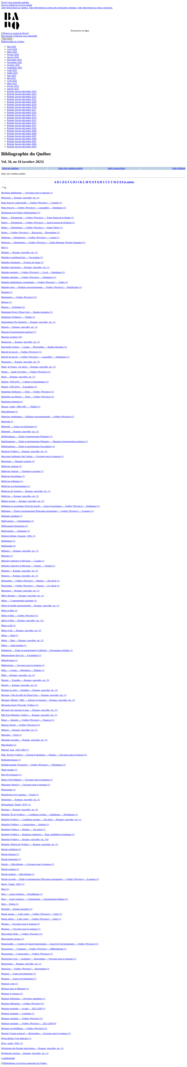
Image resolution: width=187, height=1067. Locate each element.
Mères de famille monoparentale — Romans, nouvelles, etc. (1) (30, 605)
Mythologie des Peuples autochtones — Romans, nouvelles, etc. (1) (32, 1048)
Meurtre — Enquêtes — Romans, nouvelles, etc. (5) (25, 680)
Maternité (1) (7, 421)
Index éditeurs (178, 168)
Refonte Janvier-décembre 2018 (21, 107)
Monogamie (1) (8, 789)
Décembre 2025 (14, 60)
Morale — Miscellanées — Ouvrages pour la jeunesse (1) (27, 864)
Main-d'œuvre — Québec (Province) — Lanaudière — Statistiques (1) (33, 207)
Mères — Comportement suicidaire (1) (19, 600)
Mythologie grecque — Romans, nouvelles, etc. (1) (24, 1053)
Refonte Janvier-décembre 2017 (21, 110)
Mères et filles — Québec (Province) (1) (19, 615)
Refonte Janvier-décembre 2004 (21, 144)
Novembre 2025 (14, 62)
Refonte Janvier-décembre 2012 (21, 123)
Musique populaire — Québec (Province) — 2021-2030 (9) (28, 1023)
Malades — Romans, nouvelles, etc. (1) (19, 252)
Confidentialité (8, 1058)
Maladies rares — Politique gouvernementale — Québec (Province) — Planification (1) (41, 287)
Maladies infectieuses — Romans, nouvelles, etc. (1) (25, 267)
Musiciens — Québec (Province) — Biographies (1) (25, 969)
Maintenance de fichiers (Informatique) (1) (20, 212)
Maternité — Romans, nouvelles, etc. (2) (20, 431)
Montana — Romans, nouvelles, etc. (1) (19, 809)
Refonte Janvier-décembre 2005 (21, 141)
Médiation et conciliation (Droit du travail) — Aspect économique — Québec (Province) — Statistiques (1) (50, 506)
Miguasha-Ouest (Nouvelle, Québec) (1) (19, 705)
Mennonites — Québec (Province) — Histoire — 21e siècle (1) (30, 585)
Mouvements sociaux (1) (12, 939)
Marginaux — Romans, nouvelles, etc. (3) (20, 362)
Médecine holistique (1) (12, 481)
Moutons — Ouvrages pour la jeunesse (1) (20, 929)
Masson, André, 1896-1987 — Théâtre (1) (20, 406)
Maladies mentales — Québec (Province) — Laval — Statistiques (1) (33, 272)
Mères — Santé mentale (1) (13, 645)
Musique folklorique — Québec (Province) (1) (22, 1003)
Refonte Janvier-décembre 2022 (21, 96)
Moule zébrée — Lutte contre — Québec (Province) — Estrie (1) (31, 919)
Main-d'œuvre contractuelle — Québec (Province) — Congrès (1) (31, 202)
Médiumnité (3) (8, 546)
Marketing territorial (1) (12, 401)
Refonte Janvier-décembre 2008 (21, 133)
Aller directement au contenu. (14, 7)
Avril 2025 (12, 81)
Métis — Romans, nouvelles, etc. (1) (18, 675)
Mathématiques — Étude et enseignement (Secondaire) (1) (28, 446)
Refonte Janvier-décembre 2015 (21, 115)
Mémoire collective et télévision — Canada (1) (22, 561)
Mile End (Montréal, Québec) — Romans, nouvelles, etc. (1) (29, 715)
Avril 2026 (12, 49)
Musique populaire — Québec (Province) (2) (22, 1018)
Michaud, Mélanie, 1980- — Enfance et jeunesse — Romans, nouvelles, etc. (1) (38, 700)
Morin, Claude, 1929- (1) (12, 884)
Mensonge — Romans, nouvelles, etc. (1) (20, 590)
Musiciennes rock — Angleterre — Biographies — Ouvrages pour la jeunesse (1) (38, 959)
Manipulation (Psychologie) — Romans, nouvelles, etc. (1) (28, 322)
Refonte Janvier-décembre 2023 (21, 94)
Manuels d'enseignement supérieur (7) (18, 332)
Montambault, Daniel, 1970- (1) (16, 804)
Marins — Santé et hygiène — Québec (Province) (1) (25, 372)
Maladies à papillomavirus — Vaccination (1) (22, 257)
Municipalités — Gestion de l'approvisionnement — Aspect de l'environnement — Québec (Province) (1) (49, 944)
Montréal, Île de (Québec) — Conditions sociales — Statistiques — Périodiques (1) (39, 814)
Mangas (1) (6, 302)
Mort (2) (5, 889)
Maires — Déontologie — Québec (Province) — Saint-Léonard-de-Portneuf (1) (38, 222)
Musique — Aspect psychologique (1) (18, 978)
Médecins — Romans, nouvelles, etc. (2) (20, 496)
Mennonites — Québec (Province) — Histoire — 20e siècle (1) (30, 581)
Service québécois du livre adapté (16, 5)
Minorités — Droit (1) (11, 735)
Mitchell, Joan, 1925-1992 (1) (15, 750)
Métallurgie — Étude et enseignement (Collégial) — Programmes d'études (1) (37, 650)
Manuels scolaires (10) (11, 337)
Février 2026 (13, 54)
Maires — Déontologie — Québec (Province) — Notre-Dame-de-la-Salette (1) (37, 217)
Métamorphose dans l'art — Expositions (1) (21, 655)
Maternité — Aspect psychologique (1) (19, 426)
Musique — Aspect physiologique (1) (18, 973)
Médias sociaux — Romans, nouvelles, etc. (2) (22, 501)
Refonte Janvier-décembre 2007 (21, 136)
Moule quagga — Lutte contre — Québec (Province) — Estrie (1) (31, 914)
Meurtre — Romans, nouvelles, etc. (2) (19, 685)
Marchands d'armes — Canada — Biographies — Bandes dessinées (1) (34, 347)
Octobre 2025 (13, 65)
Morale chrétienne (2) (11, 849)
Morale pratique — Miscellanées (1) (17, 874)
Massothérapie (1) (9, 411)
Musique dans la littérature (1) (15, 988)
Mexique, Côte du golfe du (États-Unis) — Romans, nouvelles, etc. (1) (33, 695)
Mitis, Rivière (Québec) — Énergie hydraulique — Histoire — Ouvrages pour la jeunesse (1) (44, 755)
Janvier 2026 (13, 57)
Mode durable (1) (9, 770)
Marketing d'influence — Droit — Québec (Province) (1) (27, 391)
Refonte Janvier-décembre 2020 (21, 102)
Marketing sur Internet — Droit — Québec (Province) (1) (27, 396)
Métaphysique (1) (9, 660)
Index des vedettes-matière (70, 168)
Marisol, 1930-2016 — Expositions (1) (19, 387)
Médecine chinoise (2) (11, 466)
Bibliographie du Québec (12, 41)
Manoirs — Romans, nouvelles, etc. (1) (19, 327)
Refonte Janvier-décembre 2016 (21, 112)
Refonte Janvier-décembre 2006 (21, 139)
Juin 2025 (11, 75)
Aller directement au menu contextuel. (95, 7)
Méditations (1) (8, 541)
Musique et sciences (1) (12, 993)
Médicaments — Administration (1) (17, 521)
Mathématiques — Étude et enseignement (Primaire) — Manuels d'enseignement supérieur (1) (44, 441)
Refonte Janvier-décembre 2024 (21, 91)
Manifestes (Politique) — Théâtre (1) (18, 317)
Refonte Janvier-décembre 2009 (21, 131)
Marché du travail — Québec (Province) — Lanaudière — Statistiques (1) (35, 357)
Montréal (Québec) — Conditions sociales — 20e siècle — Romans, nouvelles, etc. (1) (41, 819)
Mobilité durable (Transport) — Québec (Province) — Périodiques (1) (33, 765)
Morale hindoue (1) (10, 854)
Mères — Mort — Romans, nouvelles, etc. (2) (22, 640)
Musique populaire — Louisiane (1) (17, 1013)
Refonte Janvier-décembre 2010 (21, 128)
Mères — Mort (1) (9, 635)
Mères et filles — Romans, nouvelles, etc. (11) (22, 620)
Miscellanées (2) (8, 745)
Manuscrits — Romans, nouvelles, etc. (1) (20, 342)
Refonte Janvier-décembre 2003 (21, 146)
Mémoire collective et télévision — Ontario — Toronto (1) (28, 566)
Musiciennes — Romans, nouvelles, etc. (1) (21, 964)
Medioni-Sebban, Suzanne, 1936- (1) (18, 536)
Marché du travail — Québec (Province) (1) (21, 352)
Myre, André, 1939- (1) (12, 1043)
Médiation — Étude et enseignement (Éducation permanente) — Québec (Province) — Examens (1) (47, 511)
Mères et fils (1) (8, 625)
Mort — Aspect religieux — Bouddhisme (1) (22, 894)
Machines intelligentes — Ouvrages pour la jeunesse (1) (27, 193)
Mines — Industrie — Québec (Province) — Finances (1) (27, 720)
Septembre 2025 (14, 67)
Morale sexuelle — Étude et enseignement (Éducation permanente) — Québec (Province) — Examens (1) (50, 879)
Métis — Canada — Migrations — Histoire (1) (22, 670)
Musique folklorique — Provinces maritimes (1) (23, 998)
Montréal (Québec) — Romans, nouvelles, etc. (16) (25, 839)
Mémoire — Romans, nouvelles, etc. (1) (19, 571)
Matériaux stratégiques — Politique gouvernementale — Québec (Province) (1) (37, 416)
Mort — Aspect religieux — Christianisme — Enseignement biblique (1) (34, 899)
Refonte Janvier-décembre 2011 (21, 125)
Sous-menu (7, 39)
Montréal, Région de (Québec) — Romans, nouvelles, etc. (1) (29, 844)
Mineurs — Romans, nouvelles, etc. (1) (19, 730)
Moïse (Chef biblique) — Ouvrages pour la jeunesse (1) (26, 779)
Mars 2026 (12, 52)
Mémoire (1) (7, 556)
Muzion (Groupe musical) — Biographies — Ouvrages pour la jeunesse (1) (36, 1033)
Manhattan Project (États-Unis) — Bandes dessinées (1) (26, 312)
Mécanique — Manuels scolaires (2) (17, 461)
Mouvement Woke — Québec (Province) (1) (21, 934)
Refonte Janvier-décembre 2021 (21, 99)
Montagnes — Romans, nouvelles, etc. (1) (20, 799)
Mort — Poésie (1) (9, 904)
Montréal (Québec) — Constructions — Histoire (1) (25, 824)
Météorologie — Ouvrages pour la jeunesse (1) (22, 665)
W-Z (116, 181)
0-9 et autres (127, 181)
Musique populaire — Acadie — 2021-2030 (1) (23, 1008)
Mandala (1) (6, 292)
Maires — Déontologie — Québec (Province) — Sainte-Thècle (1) (32, 227)
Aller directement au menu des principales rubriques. (53, 7)
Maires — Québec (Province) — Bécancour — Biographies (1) (30, 232)
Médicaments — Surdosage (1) (15, 531)
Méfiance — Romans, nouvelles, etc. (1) (19, 551)
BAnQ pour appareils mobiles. (15, 2)
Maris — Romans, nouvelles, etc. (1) (18, 377)
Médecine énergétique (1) (13, 476)
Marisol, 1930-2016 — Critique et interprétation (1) (25, 382)
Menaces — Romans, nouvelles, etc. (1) (19, 576)
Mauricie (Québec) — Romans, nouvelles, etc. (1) (24, 451)
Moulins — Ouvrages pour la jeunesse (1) (20, 924)
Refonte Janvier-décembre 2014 (21, 117)
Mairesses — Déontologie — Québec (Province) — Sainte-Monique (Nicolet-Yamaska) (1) (43, 242)
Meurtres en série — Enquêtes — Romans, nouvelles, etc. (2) (29, 690)
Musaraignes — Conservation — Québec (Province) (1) (27, 954)
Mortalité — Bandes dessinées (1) (16, 909)
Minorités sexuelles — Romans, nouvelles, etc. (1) (24, 740)
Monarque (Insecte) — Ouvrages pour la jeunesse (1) (25, 784)
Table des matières (10, 168)
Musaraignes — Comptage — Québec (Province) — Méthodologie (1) (33, 949)
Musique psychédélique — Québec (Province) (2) (24, 1028)
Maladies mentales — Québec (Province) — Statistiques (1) (28, 277)
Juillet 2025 (12, 73)
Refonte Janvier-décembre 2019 (21, 104)
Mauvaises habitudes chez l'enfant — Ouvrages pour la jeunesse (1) (32, 456)
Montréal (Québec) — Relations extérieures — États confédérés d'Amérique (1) (38, 834)
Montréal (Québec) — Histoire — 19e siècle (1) (23, 829)
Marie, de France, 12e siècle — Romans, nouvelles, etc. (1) (28, 367)
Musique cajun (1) (9, 983)
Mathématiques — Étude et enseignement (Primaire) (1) (26, 436)
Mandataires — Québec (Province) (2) (19, 297)
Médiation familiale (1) (11, 516)
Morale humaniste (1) (11, 859)
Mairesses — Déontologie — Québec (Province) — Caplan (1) (30, 237)
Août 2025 (12, 70)
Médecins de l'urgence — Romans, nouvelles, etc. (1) (25, 491)
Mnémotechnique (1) (10, 760)
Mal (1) (4, 247)
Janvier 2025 (13, 88)
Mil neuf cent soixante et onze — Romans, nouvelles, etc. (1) (29, 710)
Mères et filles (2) (9, 610)
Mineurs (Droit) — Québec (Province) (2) (20, 725)
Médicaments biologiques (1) (14, 526)
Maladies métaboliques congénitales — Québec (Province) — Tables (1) (34, 282)
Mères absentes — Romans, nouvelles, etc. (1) (22, 595)
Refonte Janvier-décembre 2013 (21, 120)
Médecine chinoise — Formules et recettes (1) (22, 471)
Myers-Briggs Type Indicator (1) (16, 1038)
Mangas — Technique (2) (13, 307)
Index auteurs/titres (116, 168)
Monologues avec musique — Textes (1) (20, 794)
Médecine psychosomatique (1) (15, 486)
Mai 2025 (11, 78)
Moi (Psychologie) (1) (11, 775)
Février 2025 (13, 86)
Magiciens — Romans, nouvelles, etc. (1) (20, 197)
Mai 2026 (11, 46)
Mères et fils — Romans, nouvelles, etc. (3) (21, 630)
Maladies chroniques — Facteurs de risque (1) (22, 262)
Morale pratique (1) (10, 869)
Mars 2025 (12, 83)
